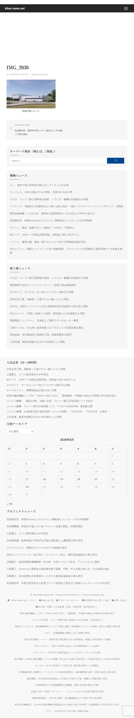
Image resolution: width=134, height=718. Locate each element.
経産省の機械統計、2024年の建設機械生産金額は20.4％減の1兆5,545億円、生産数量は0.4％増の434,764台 (67, 704)
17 (27, 479)
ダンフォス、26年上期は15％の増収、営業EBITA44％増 (41, 192)
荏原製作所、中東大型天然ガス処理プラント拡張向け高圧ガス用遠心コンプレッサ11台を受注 (58, 583)
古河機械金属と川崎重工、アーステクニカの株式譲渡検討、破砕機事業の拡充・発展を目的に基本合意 (67, 672)
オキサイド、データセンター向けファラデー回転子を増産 (42, 292)
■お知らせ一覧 (46, 600)
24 (27, 486)
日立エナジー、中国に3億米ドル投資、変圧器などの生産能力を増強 (47, 313)
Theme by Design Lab (93, 594)
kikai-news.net (15, 8)
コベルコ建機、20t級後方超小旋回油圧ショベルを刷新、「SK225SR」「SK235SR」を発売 (57, 411)
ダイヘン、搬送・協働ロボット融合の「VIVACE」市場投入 (42, 227)
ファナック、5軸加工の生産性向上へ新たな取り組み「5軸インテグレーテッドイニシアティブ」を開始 (66, 206)
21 (96, 479)
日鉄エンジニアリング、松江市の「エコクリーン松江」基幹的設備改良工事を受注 (52, 554)
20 (78, 479)
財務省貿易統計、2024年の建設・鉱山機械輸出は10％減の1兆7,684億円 (67, 697)
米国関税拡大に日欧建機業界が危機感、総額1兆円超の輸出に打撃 (67, 684)
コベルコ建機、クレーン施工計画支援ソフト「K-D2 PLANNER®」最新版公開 (49, 406)
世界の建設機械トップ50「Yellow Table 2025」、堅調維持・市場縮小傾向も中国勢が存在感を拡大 (61, 395)
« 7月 (9, 503)
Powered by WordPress (67, 594)
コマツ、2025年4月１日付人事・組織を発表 (67, 711)
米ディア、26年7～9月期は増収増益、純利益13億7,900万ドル (44, 234)
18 (44, 479)
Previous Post (38, 129)
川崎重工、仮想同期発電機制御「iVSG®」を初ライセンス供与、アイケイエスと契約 (53, 561)
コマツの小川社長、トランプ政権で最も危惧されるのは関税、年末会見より (67, 619)
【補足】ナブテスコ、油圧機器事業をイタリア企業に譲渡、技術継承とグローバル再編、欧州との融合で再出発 (67, 626)
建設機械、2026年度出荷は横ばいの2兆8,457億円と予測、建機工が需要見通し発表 (67, 678)
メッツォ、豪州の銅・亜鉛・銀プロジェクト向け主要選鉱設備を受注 (48, 241)
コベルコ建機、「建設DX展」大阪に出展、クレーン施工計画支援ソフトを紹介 (50, 400)
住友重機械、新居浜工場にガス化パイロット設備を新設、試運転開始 (45, 526)
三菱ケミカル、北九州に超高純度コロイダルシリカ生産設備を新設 (46, 327)
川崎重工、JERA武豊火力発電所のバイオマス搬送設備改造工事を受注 (45, 576)
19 (61, 479)
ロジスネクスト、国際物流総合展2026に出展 (32, 390)
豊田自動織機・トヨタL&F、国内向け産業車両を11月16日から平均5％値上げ (52, 213)
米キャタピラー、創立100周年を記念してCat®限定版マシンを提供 (67, 645)
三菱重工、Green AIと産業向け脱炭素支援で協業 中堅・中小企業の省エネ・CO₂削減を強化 (58, 568)
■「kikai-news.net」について (22, 600)
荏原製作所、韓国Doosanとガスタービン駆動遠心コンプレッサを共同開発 (51, 220)
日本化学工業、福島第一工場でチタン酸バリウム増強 (39, 299)
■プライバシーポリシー (67, 600)
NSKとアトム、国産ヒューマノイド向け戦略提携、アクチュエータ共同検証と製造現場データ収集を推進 (66, 250)
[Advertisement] (67, 37)
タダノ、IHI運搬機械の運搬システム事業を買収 (67, 632)
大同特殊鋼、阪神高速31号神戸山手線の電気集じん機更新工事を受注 (45, 540)
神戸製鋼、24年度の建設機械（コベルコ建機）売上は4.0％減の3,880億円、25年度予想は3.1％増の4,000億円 (67, 658)
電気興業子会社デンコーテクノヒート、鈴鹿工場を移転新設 (43, 285)
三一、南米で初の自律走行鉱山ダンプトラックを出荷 (39, 185)
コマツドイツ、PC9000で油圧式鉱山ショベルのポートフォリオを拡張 (67, 652)
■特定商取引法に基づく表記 (95, 600)
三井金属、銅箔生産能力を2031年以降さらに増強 (37, 341)
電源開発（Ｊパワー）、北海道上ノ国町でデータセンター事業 (44, 320)
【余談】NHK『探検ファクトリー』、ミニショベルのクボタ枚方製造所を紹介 (67, 691)
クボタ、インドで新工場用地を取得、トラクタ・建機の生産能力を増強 (49, 199)
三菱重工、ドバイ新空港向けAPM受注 (28, 374)
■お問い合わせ (119, 600)
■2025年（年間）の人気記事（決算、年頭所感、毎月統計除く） (67, 606)
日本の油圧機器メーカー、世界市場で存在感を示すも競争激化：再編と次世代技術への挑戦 (67, 639)
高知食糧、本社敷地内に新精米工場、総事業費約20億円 (41, 334)
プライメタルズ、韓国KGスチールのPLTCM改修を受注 (37, 547)
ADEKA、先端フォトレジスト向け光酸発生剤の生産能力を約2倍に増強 (49, 306)
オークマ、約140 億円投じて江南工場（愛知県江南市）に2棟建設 (67, 665)
